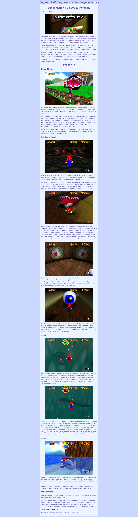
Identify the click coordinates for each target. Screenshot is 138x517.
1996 (47, 512)
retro (54, 509)
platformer (66, 512)
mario (61, 512)
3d (50, 512)
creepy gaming (55, 512)
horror (57, 509)
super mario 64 (73, 512)
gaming (50, 509)
